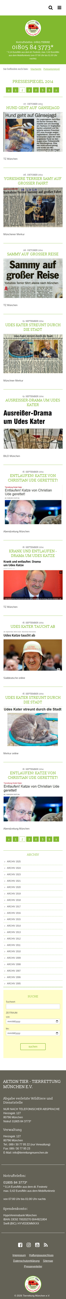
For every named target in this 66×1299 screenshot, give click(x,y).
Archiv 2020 (13, 887)
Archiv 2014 (13, 926)
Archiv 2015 (13, 919)
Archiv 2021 (13, 881)
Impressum (19, 1255)
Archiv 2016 (13, 913)
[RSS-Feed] (45, 1245)
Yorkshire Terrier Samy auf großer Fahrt (33, 179)
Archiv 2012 (13, 938)
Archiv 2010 (13, 951)
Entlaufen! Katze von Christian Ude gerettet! (33, 476)
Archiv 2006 (13, 977)
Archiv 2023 (13, 874)
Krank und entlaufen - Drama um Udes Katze (33, 552)
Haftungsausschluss (41, 1255)
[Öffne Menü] (60, 8)
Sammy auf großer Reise (33, 252)
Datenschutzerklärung (26, 1260)
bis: (7, 1028)
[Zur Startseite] (33, 1284)
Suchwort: (11, 1001)
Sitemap (48, 1260)
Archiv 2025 (13, 861)
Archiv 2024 (13, 868)
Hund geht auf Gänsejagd (33, 106)
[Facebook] (20, 1245)
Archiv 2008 (13, 964)
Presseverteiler (33, 1266)
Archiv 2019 (13, 893)
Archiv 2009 (13, 958)
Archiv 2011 (13, 945)
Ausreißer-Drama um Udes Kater (33, 401)
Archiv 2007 (13, 971)
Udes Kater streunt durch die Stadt (33, 326)
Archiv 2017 (13, 906)
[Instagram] (28, 1245)
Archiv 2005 (13, 983)
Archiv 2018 (13, 900)
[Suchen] (51, 8)
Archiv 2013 (13, 932)
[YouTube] (37, 1245)
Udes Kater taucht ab (33, 625)
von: (8, 1017)
